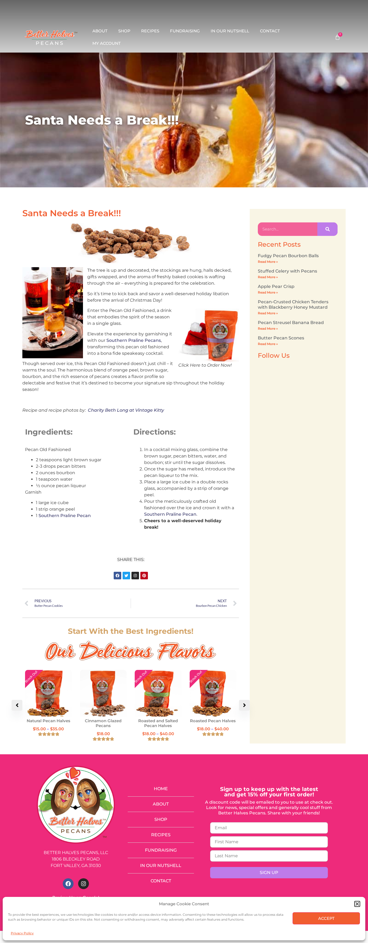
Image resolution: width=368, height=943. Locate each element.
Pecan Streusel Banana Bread (291, 322)
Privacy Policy (22, 933)
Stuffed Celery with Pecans (287, 271)
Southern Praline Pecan (65, 515)
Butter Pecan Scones (281, 337)
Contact (270, 30)
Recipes (150, 30)
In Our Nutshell (230, 30)
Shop (124, 30)
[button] (357, 904)
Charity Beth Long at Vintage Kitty (126, 410)
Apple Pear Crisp (276, 286)
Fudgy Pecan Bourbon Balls (288, 255)
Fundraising (185, 30)
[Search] (327, 229)
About (99, 30)
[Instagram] (83, 883)
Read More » (268, 262)
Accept (326, 918)
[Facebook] (68, 883)
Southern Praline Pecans (133, 340)
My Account (106, 43)
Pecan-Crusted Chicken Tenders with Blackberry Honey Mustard (293, 304)
